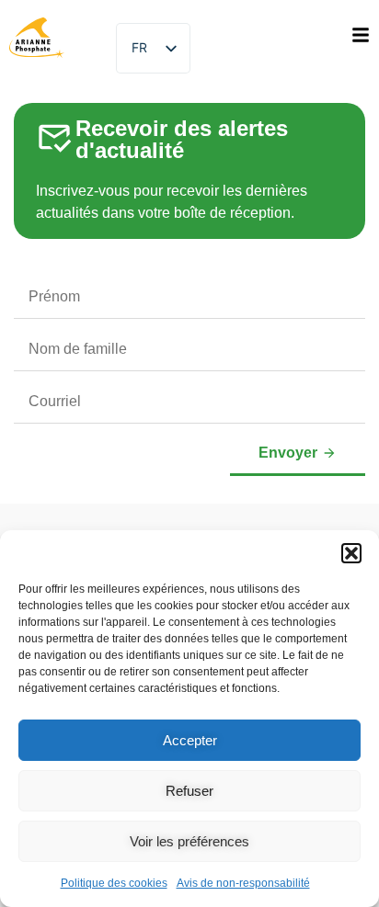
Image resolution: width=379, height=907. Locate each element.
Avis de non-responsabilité (243, 883)
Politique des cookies (114, 883)
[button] (351, 553)
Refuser (189, 791)
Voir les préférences (189, 841)
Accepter (190, 740)
